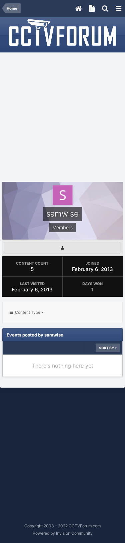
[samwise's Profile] (62, 248)
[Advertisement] (62, 117)
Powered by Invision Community (63, 533)
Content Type (27, 312)
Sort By (107, 348)
